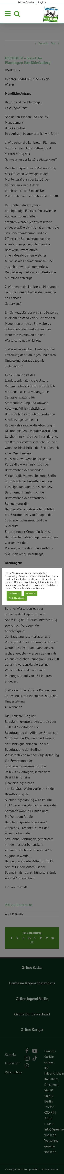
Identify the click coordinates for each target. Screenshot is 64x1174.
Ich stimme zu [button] (14, 593)
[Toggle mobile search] (17, 13)
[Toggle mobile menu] (8, 13)
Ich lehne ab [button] (30, 593)
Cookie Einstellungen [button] (17, 598)
